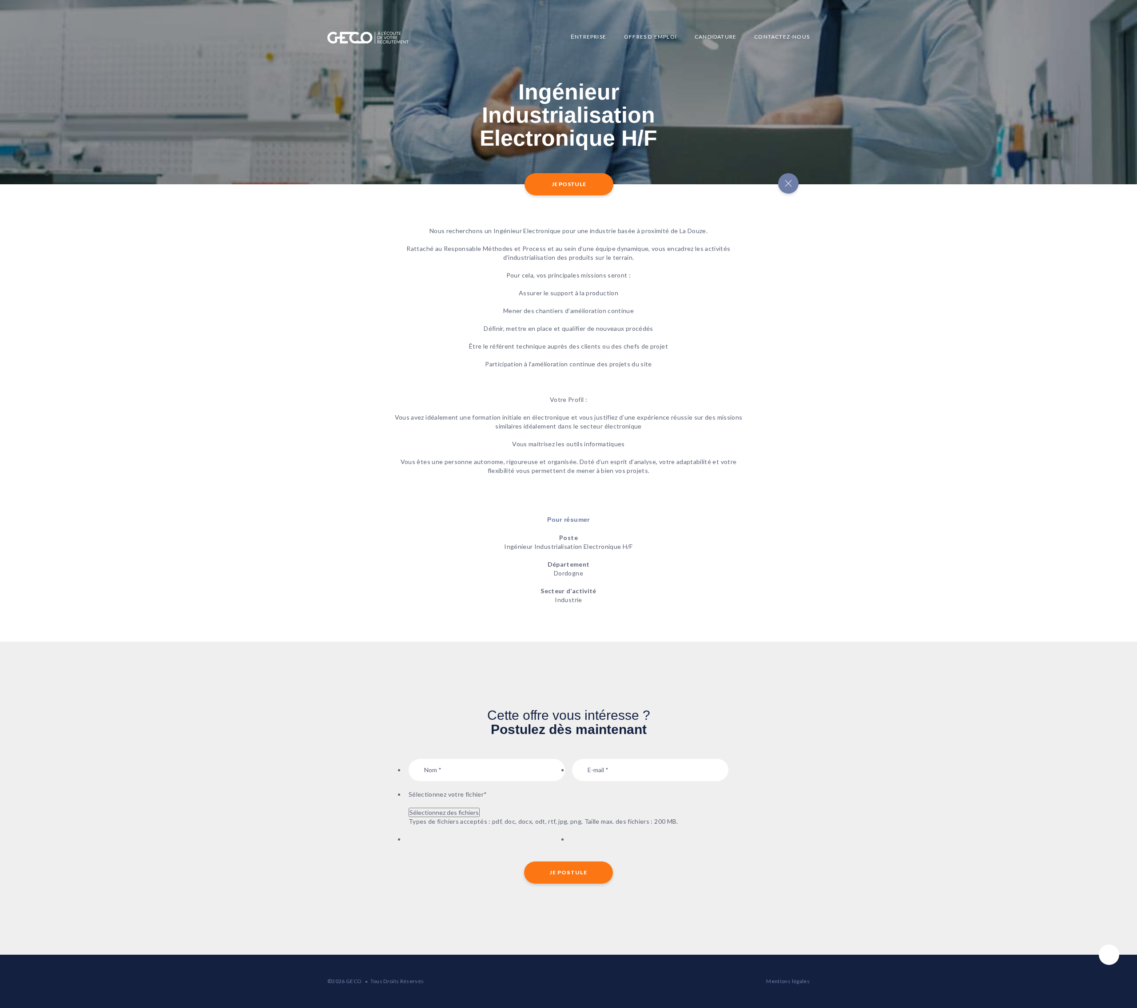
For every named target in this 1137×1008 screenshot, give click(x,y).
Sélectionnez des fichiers (444, 812)
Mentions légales (788, 981)
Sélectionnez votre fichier (448, 794)
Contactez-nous (782, 36)
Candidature (715, 36)
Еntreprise (588, 36)
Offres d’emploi (650, 36)
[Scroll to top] (1109, 955)
